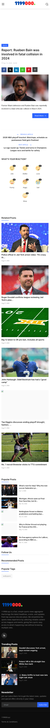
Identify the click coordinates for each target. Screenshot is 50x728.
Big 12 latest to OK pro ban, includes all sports (22, 339)
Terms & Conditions (9, 722)
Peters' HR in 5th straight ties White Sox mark (32, 662)
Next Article (24, 145)
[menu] (3, 4)
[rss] (4, 635)
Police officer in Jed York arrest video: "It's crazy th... (23, 256)
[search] (47, 4)
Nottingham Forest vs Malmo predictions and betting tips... (31, 512)
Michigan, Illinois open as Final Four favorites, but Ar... (32, 500)
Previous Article (26, 134)
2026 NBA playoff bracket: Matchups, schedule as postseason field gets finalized (25, 138)
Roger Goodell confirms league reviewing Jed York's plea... (22, 298)
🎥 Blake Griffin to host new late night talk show (33, 676)
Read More (39, 115)
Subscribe (43, 705)
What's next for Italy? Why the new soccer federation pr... (33, 487)
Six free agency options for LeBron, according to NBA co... (33, 538)
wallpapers (7, 576)
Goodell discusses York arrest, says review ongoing (32, 649)
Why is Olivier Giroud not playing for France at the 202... (32, 525)
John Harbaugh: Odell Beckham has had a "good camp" (23, 380)
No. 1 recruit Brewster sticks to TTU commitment (24, 464)
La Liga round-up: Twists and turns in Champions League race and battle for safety (25, 149)
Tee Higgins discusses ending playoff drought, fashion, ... (23, 423)
